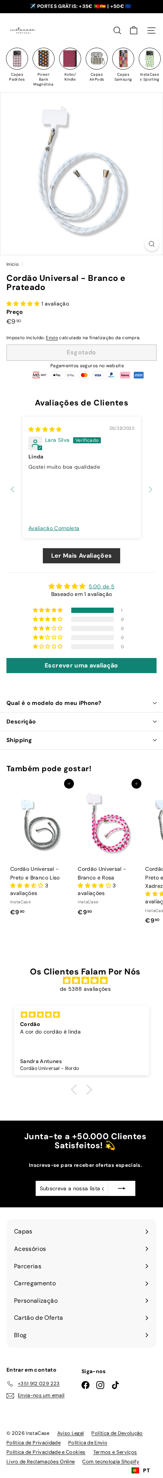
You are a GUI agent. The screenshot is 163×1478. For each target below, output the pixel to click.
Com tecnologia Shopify (110, 1461)
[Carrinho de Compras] (134, 30)
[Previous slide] (12, 489)
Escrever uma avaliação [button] (81, 665)
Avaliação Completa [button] (53, 528)
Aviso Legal (70, 1433)
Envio (52, 338)
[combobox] (140, 1470)
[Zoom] (152, 244)
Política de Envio (87, 1442)
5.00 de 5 (101, 586)
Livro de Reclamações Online (40, 1461)
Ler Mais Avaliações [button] (81, 556)
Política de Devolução (117, 1433)
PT (146, 1470)
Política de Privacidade (33, 1442)
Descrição (21, 721)
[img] (45, 429)
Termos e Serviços (115, 1452)
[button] (23, 303)
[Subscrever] (121, 1188)
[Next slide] (150, 489)
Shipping (19, 740)
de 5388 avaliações (85, 988)
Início (13, 264)
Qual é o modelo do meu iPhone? (53, 703)
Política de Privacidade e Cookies (46, 1452)
